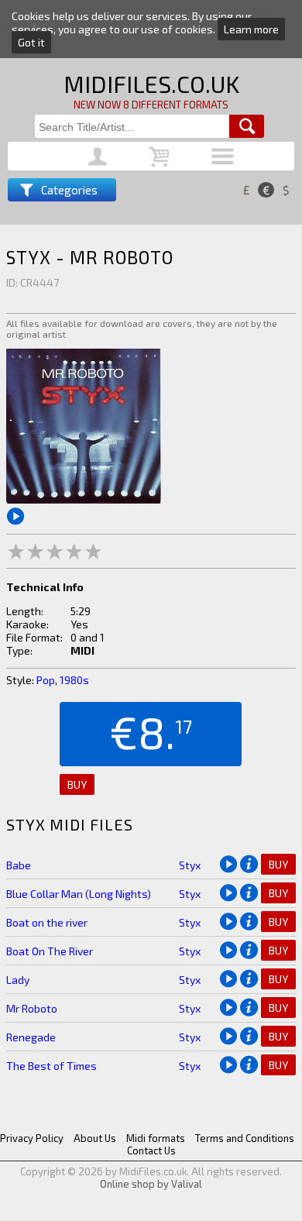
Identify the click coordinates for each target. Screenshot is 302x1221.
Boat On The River (49, 951)
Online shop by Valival (151, 1184)
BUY (77, 784)
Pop (45, 679)
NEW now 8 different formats (151, 104)
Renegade (31, 1037)
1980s (74, 679)
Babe (18, 865)
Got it (31, 42)
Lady (17, 979)
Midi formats (155, 1138)
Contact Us (151, 1150)
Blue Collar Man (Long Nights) (78, 893)
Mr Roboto (31, 1008)
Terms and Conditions (244, 1138)
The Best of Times (51, 1065)
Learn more (251, 29)
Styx (190, 865)
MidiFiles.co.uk (151, 84)
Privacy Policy (31, 1138)
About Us (95, 1138)
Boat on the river (47, 922)
